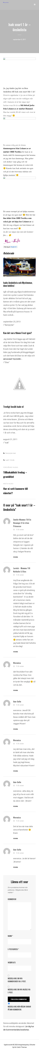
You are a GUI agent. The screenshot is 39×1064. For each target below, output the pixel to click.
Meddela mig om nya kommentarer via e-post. (17, 980)
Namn (10, 936)
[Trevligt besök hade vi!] (19, 383)
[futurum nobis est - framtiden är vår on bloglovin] (19, 247)
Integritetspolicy (23, 1045)
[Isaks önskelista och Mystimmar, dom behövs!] (19, 266)
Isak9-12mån (10, 460)
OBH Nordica (15, 151)
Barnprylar (9, 453)
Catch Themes (22, 1047)
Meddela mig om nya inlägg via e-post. (19, 991)
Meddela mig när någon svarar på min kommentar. (19, 1008)
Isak (14, 453)
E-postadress (13, 949)
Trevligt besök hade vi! (13, 406)
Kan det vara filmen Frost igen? (17, 333)
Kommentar (12, 899)
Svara (15, 557)
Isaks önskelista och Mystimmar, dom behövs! (17, 284)
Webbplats (11, 962)
